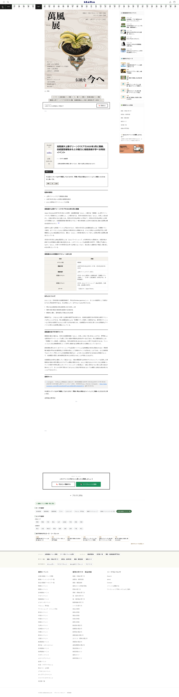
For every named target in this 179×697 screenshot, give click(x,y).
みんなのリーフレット (76, 564)
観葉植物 (54, 511)
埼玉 (81, 528)
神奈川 (48, 528)
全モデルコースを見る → (137, 543)
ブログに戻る (77, 495)
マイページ (89, 564)
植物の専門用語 (125, 128)
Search (109, 576)
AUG (8, 6)
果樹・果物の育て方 (79, 592)
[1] (58, 223)
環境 (48, 183)
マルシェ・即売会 (79, 511)
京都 (65, 528)
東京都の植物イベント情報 (93, 97)
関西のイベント (43, 589)
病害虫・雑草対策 (125, 114)
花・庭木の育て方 (78, 596)
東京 (37, 528)
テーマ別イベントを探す (67, 554)
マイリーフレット (62, 564)
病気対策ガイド (77, 651)
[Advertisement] (76, 125)
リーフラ (55, 97)
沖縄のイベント (43, 632)
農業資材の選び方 (78, 635)
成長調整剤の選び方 (79, 645)
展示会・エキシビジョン (45, 645)
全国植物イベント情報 (51, 554)
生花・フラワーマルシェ (45, 664)
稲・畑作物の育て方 (79, 599)
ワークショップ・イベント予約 (47, 609)
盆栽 (56, 183)
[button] (4, 2)
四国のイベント (43, 622)
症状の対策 (76, 618)
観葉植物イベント (43, 642)
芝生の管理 (76, 609)
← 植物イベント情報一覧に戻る (45, 503)
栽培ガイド (124, 121)
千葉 (76, 528)
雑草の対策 (76, 622)
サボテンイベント (43, 655)
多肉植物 (38, 511)
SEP (38, 6)
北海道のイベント (43, 628)
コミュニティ (51, 564)
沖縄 (81, 522)
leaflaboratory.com (47, 692)
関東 (37, 522)
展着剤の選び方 (77, 642)
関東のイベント (43, 586)
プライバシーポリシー (59, 692)
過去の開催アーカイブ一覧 (46, 582)
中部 (48, 522)
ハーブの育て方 (77, 605)
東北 (53, 522)
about (109, 579)
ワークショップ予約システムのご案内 (118, 589)
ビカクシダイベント (44, 602)
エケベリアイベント (44, 658)
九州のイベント (43, 625)
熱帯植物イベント (43, 651)
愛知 (54, 528)
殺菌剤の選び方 (77, 628)
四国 (76, 522)
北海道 (64, 522)
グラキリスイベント (44, 671)
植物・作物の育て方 (126, 111)
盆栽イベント (42, 661)
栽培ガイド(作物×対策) (80, 586)
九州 (59, 522)
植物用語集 (90, 554)
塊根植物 (46, 511)
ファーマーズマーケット (45, 678)
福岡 (60, 528)
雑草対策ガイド (77, 658)
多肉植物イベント (43, 592)
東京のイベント (43, 635)
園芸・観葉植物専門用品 (113, 554)
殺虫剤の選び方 (77, 625)
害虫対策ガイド (77, 648)
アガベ (61, 511)
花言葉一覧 (124, 125)
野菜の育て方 (77, 589)
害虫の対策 (76, 615)
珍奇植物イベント (43, 648)
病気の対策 (76, 612)
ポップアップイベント (45, 674)
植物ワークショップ (92, 511)
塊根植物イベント (43, 599)
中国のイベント (43, 618)
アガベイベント (43, 596)
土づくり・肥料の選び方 (80, 638)
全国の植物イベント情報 (65, 97)
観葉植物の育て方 (78, 602)
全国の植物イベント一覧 (124, 511)
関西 (42, 522)
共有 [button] (48, 91)
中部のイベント (43, 615)
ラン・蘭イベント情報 (79, 97)
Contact (109, 582)
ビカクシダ (69, 511)
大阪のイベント (43, 638)
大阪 (42, 528)
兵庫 (70, 528)
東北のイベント (43, 612)
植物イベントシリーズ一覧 (108, 511)
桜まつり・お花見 (43, 668)
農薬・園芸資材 (125, 118)
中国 (70, 522)
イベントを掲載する (113, 586)
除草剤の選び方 (77, 632)
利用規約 (69, 692)
